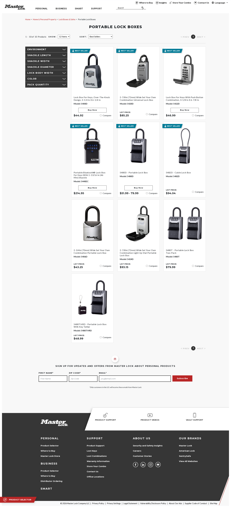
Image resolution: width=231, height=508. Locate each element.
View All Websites (188, 461)
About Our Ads (175, 503)
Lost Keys (92, 451)
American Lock (187, 451)
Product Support (95, 445)
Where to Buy (48, 451)
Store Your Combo (96, 466)
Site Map (213, 503)
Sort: (83, 37)
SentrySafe (185, 456)
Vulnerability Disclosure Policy (153, 503)
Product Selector (50, 445)
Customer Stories (142, 456)
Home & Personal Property (44, 19)
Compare (107, 115)
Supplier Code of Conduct (196, 503)
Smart (46, 488)
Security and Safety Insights (148, 445)
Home (27, 19)
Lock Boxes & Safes (67, 19)
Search (121, 8)
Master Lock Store (50, 456)
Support (95, 438)
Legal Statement (130, 503)
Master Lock (185, 445)
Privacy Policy (98, 503)
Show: (52, 37)
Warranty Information (98, 461)
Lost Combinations (97, 456)
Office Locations (95, 477)
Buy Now (92, 110)
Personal (50, 438)
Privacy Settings (114, 503)
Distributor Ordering (51, 481)
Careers (137, 451)
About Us (141, 438)
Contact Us (92, 471)
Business (49, 463)
